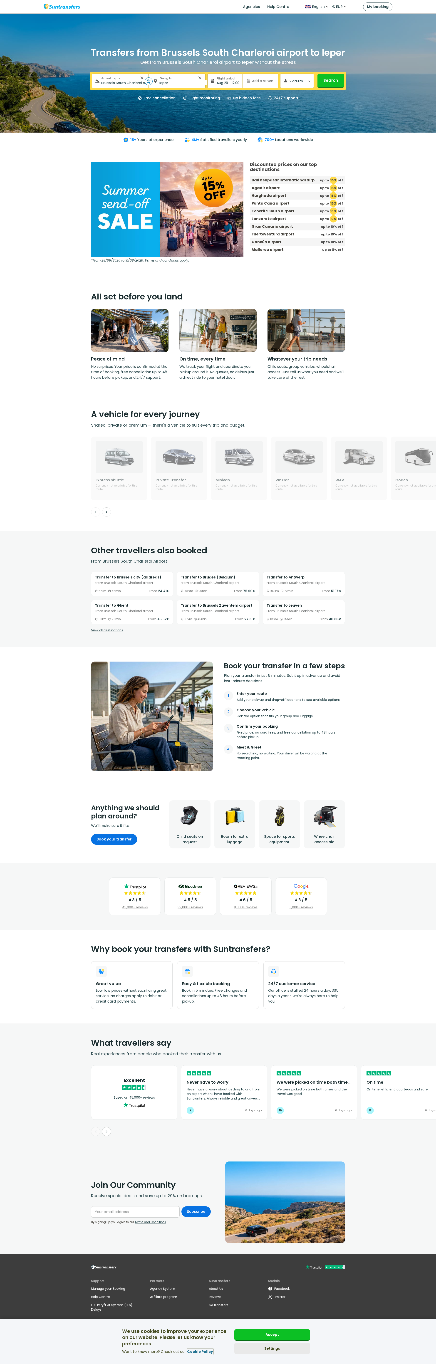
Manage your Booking (108, 1288)
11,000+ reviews (246, 907)
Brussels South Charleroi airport (135, 561)
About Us (216, 1288)
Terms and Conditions (150, 1222)
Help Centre (278, 6)
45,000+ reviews (135, 907)
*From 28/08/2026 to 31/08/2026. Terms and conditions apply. (140, 260)
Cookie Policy (200, 1351)
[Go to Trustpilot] (325, 1267)
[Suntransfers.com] (62, 6)
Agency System (162, 1288)
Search (330, 80)
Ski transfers (218, 1305)
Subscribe (196, 1211)
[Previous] (95, 511)
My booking (378, 6)
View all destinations (107, 630)
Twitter (279, 1297)
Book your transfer (114, 839)
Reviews (215, 1297)
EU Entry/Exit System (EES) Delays (111, 1307)
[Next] (106, 511)
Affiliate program (163, 1297)
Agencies (251, 6)
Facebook (282, 1288)
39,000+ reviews (190, 907)
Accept (272, 1334)
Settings (272, 1348)
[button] (142, 78)
